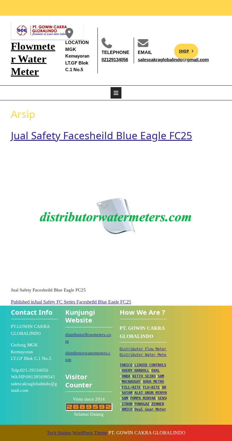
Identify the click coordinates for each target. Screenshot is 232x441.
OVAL (155, 370)
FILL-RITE (131, 387)
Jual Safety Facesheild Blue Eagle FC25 (101, 135)
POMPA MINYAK (143, 398)
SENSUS (164, 398)
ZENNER (157, 404)
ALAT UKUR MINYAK (151, 393)
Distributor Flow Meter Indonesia (153, 349)
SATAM (127, 393)
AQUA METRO (153, 382)
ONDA (126, 376)
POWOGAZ (141, 404)
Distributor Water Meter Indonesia (154, 355)
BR (164, 387)
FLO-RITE (151, 387)
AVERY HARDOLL (135, 370)
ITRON (127, 404)
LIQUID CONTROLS (150, 365)
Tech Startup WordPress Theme (77, 432)
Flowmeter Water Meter (33, 58)
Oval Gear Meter (150, 409)
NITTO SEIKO (144, 376)
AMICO (127, 409)
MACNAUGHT (131, 382)
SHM (161, 376)
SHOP (181, 49)
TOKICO (126, 365)
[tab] (116, 93)
